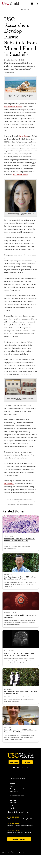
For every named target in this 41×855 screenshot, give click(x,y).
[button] (32, 4)
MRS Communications (20, 175)
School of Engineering (20, 9)
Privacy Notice (11, 851)
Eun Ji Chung (23, 136)
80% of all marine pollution (13, 107)
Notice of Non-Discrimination (23, 851)
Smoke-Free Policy (20, 853)
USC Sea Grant (9, 484)
